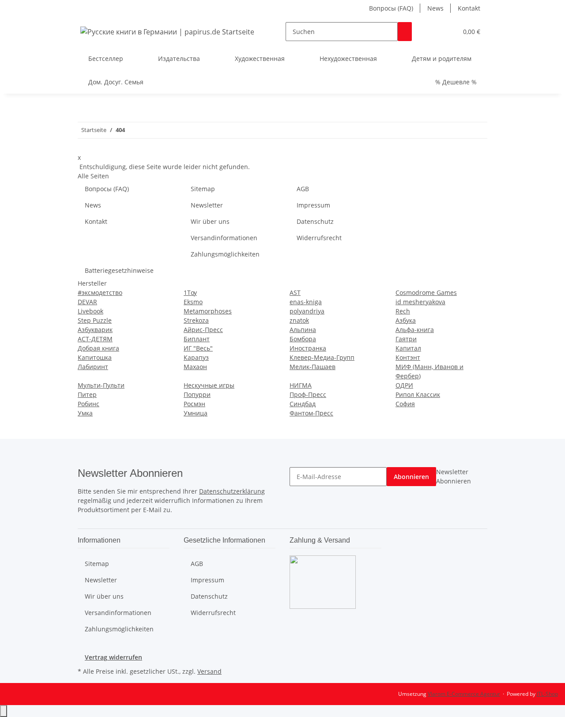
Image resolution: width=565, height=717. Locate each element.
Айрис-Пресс (203, 329)
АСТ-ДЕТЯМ (95, 339)
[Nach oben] (3, 711)
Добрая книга (98, 348)
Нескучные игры (209, 385)
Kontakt (469, 8)
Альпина (303, 329)
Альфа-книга (415, 329)
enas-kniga (306, 302)
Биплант (197, 339)
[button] (433, 31)
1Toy (190, 292)
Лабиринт (93, 366)
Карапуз (196, 357)
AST (295, 292)
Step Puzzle (95, 320)
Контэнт (408, 357)
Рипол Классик (418, 394)
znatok (299, 320)
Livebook (90, 311)
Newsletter (207, 205)
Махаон (195, 366)
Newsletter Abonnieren (453, 476)
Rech (403, 311)
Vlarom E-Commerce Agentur (464, 694)
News (435, 8)
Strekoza (196, 320)
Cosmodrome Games (426, 292)
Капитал (408, 348)
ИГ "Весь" (198, 348)
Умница (195, 413)
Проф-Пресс (308, 394)
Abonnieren (411, 476)
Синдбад (303, 404)
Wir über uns (210, 221)
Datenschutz (315, 221)
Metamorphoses (208, 311)
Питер (87, 394)
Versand (209, 671)
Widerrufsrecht (319, 238)
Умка (85, 413)
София (405, 404)
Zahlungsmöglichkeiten (225, 254)
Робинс (88, 404)
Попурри (197, 394)
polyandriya (307, 311)
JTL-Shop (547, 694)
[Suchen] (405, 31)
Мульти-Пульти (101, 385)
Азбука (406, 320)
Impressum (313, 205)
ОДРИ (404, 385)
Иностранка (308, 348)
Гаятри (406, 339)
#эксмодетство (100, 292)
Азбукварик (95, 329)
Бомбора (303, 339)
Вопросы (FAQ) (391, 8)
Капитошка (95, 357)
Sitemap (203, 189)
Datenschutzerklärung (232, 491)
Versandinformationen (224, 238)
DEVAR (87, 302)
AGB (303, 189)
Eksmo (193, 302)
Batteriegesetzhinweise (119, 270)
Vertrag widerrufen (113, 657)
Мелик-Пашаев (312, 366)
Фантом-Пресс (311, 413)
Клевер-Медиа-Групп (322, 357)
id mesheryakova (420, 302)
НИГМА (301, 385)
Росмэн (194, 404)
